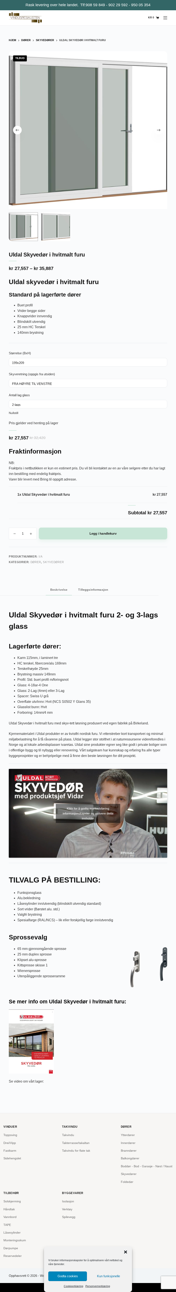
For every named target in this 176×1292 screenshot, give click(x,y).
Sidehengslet (12, 1158)
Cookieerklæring (73, 1286)
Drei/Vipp (9, 1143)
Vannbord (10, 1217)
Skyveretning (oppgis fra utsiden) (32, 374)
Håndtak (9, 1209)
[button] (125, 1252)
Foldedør (127, 1182)
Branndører (129, 1150)
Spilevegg (68, 1217)
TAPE (7, 1225)
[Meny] (165, 18)
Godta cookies (68, 1276)
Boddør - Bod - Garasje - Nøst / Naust (146, 1166)
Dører (35, 562)
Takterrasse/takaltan (76, 1143)
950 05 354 (140, 5)
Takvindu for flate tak (76, 1150)
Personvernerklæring (97, 1286)
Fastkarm (9, 1150)
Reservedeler (12, 1256)
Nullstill (13, 413)
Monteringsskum (14, 1240)
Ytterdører (128, 1135)
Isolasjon (68, 1201)
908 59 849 (95, 5)
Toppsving (10, 1135)
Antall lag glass (19, 395)
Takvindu (68, 1135)
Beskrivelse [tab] (59, 589)
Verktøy (67, 1209)
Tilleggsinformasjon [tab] (93, 589)
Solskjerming (12, 1201)
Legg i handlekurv (103, 533)
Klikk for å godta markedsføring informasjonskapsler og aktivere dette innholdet (88, 813)
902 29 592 (118, 5)
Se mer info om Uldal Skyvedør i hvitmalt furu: (67, 1001)
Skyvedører (53, 562)
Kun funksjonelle (108, 1276)
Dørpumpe (10, 1248)
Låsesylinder (12, 1232)
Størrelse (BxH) (20, 353)
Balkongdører (130, 1158)
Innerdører (128, 1143)
